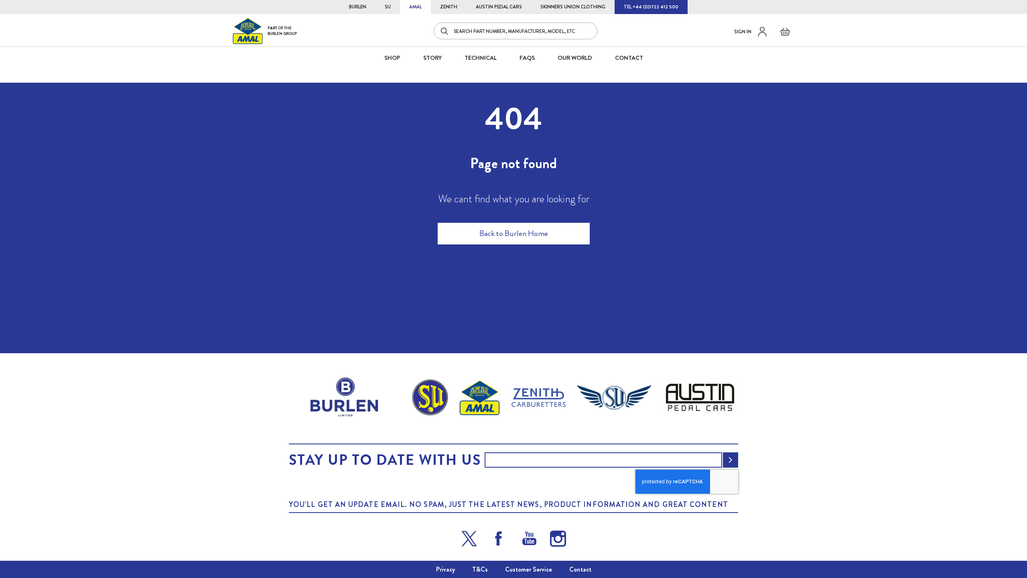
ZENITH (448, 6)
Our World (575, 57)
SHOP (392, 57)
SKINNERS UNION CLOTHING (572, 6)
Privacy (445, 569)
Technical (481, 57)
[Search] (445, 31)
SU (388, 6)
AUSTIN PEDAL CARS (499, 6)
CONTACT (629, 57)
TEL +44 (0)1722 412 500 (651, 6)
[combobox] (515, 30)
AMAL (415, 6)
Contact (580, 569)
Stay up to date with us (385, 460)
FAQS (527, 57)
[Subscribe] (730, 460)
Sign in (742, 31)
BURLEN (357, 6)
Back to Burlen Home (513, 233)
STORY (432, 57)
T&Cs (480, 569)
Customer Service (528, 569)
